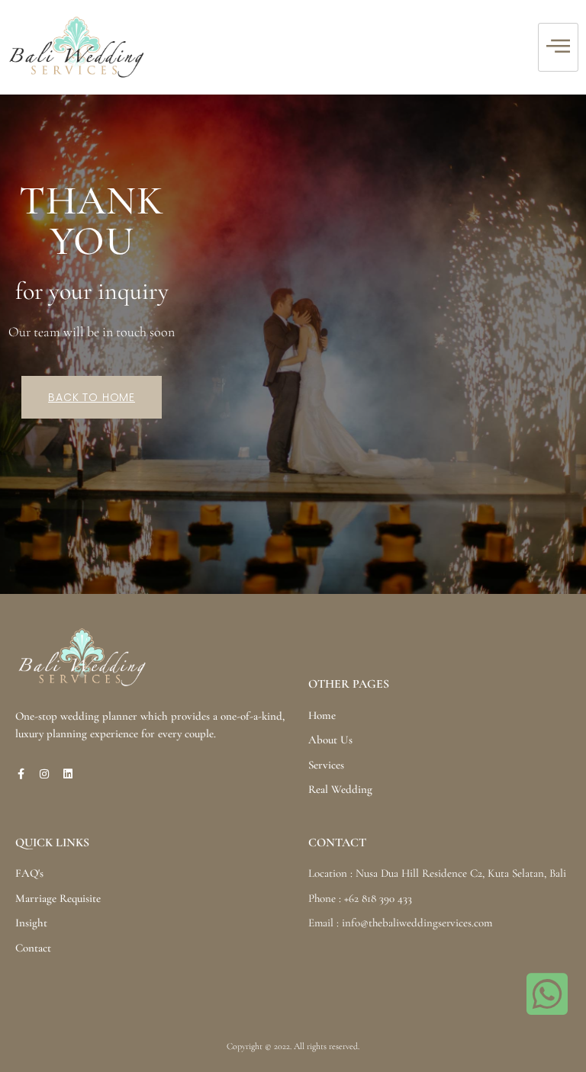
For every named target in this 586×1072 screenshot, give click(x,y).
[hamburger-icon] (558, 47)
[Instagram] (44, 774)
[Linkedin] (68, 774)
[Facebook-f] (20, 774)
